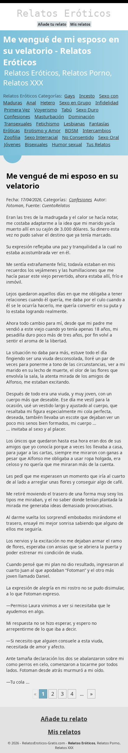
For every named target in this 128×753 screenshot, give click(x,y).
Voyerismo (45, 110)
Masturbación (49, 116)
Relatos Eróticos (64, 13)
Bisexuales (36, 144)
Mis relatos (80, 24)
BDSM (71, 130)
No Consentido (78, 137)
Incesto (87, 96)
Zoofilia (12, 137)
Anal (31, 102)
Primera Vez (17, 110)
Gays (69, 96)
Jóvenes (12, 144)
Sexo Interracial (41, 137)
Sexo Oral (108, 137)
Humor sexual (67, 144)
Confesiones (17, 116)
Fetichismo (47, 123)
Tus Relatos (98, 144)
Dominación (81, 116)
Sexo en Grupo (75, 102)
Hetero (47, 102)
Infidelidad (106, 102)
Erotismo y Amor (42, 130)
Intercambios (97, 130)
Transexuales (18, 123)
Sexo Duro (87, 110)
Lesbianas (74, 123)
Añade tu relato (52, 24)
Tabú (67, 110)
